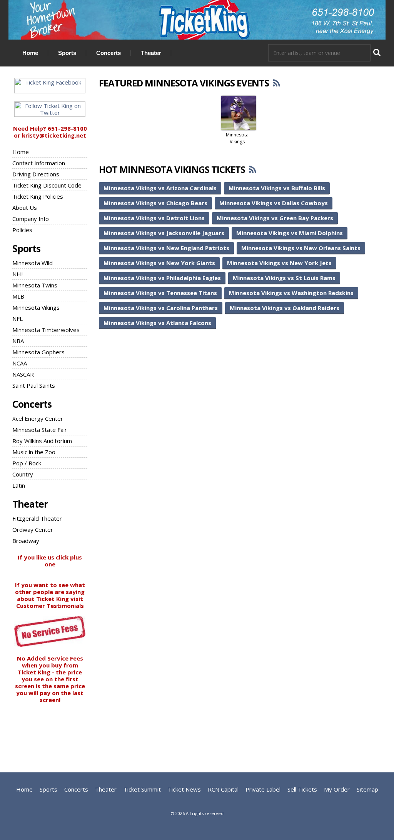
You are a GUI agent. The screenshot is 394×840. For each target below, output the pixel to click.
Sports (67, 53)
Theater (151, 53)
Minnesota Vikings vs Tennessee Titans (160, 293)
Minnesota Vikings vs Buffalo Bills (277, 188)
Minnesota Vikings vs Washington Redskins (291, 293)
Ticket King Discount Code (47, 185)
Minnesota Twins (34, 285)
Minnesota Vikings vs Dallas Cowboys (273, 203)
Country (22, 474)
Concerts (108, 53)
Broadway (25, 541)
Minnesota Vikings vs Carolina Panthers (161, 308)
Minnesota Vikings (36, 307)
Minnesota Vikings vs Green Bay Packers (275, 218)
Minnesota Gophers (38, 352)
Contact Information (38, 163)
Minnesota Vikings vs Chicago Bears (155, 203)
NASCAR (23, 374)
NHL (18, 274)
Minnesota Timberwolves (46, 330)
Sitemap (367, 789)
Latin (18, 485)
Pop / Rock (26, 463)
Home (30, 53)
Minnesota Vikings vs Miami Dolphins (289, 233)
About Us (24, 207)
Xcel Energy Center (37, 418)
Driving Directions (35, 174)
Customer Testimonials (50, 605)
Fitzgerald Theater (37, 518)
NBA (18, 341)
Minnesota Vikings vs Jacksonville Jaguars (164, 233)
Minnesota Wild (32, 263)
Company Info (30, 218)
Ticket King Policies (37, 196)
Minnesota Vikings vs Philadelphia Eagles (162, 278)
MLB (18, 296)
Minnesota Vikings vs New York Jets (279, 263)
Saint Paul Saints (33, 385)
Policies (22, 230)
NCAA (19, 363)
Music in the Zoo (33, 452)
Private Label (262, 789)
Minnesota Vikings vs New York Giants (159, 263)
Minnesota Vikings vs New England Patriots (166, 248)
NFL (17, 318)
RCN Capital (223, 789)
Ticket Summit (142, 789)
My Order (337, 789)
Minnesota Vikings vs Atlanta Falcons (157, 323)
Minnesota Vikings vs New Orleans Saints (301, 248)
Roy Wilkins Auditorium (42, 441)
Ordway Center (32, 529)
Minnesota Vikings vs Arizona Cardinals (160, 188)
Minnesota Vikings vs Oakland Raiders (284, 308)
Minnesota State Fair (39, 429)
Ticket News (184, 789)
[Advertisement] (197, 732)
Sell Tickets (302, 789)
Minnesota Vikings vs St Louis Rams (284, 278)
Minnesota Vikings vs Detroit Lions (154, 218)
